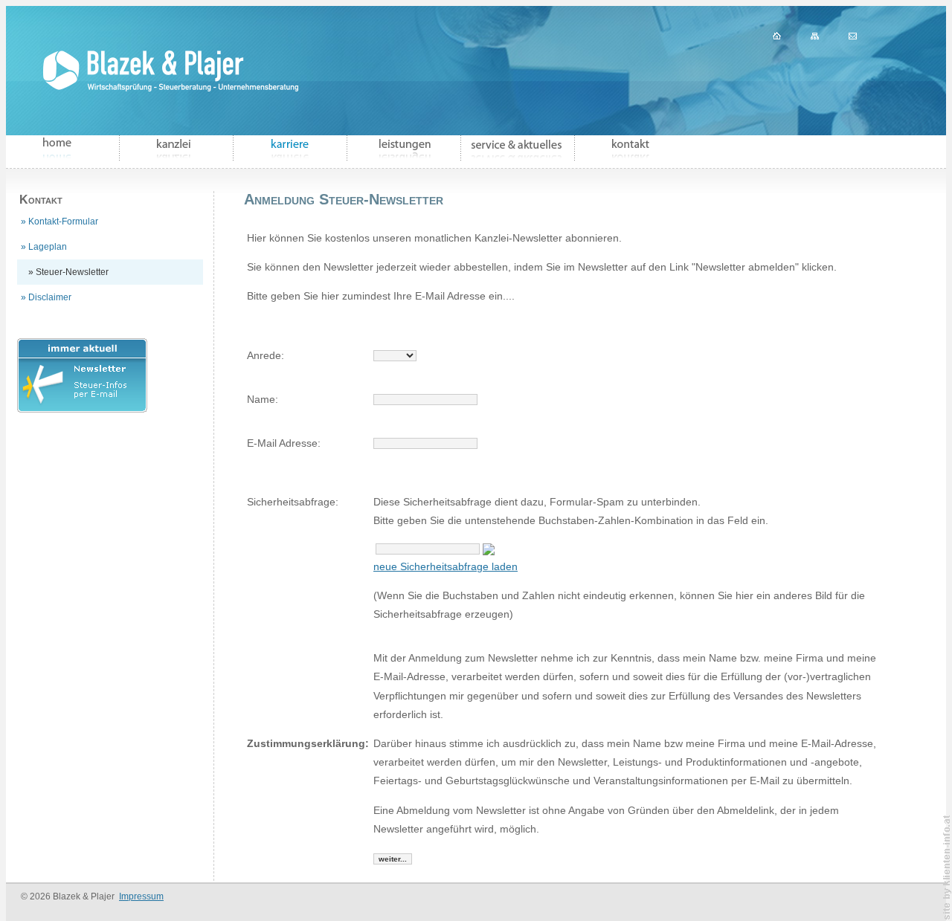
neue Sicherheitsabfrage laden (445, 566)
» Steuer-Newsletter (68, 272)
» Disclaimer (46, 297)
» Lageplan (44, 247)
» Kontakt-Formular (59, 221)
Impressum (141, 896)
